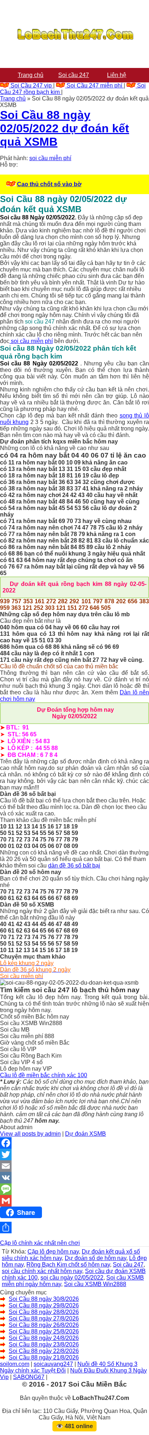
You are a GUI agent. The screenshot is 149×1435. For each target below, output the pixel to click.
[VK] (74, 1177)
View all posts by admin (30, 1134)
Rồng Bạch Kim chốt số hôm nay (68, 1264)
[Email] (74, 1166)
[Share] (74, 1227)
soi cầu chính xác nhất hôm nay (42, 1271)
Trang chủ (13, 98)
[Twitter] (74, 1154)
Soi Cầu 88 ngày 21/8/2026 (44, 1357)
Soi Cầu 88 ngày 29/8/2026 (44, 1305)
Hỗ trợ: (9, 165)
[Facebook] (74, 1143)
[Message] (74, 1189)
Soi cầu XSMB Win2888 (95, 1284)
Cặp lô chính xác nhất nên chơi (40, 1243)
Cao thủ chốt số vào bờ (49, 184)
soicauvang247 (53, 1364)
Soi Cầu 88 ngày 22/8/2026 (44, 1351)
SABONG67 (28, 1377)
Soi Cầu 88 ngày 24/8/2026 (44, 1338)
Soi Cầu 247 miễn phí (94, 85)
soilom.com (14, 1364)
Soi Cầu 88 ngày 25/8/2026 (44, 1331)
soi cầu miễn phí (50, 158)
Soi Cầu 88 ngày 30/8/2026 (44, 1299)
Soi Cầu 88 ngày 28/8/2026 (44, 1312)
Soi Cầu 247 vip (31, 85)
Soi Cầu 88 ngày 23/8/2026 (44, 1344)
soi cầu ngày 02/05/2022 (72, 1278)
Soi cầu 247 (128, 1264)
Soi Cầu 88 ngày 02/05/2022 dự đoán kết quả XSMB (64, 128)
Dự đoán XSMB (85, 1134)
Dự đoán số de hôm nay (95, 1258)
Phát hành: (14, 158)
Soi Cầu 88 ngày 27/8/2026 (44, 1318)
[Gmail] (74, 1201)
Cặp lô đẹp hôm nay (53, 1251)
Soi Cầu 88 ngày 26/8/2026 (44, 1325)
